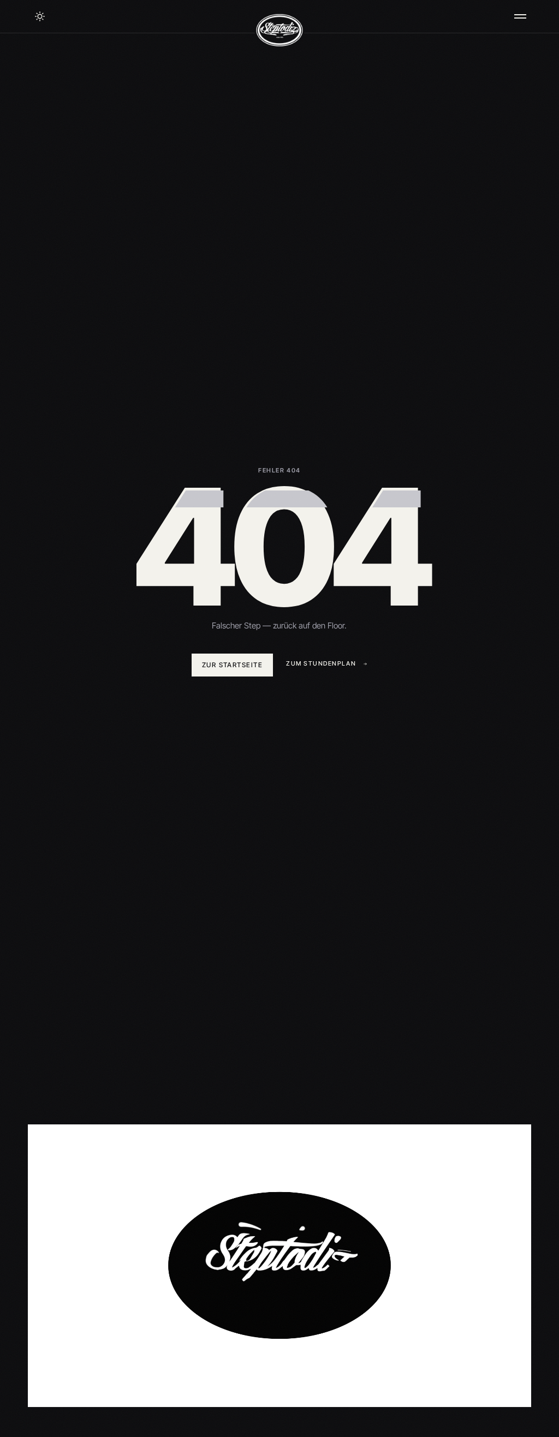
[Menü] (520, 16)
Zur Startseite (232, 665)
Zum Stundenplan (321, 663)
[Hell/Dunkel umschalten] (40, 16)
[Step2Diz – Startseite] (280, 30)
